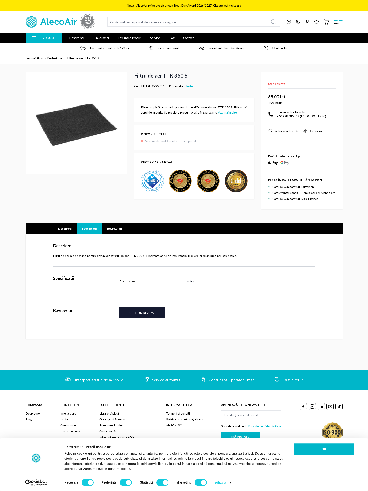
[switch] (126, 482)
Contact (188, 38)
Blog (171, 38)
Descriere (65, 228)
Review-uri (114, 228)
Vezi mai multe (227, 112)
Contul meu (68, 425)
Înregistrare (68, 413)
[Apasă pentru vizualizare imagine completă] (76, 123)
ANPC (170, 425)
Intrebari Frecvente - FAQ (116, 437)
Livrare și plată (109, 413)
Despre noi (76, 38)
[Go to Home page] (60, 21)
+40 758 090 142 (288, 116)
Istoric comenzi (70, 431)
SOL (181, 425)
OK (324, 449)
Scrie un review (141, 313)
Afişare (220, 482)
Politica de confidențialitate (184, 419)
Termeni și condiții (178, 413)
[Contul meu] (307, 22)
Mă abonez (240, 437)
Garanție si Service (112, 419)
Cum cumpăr (107, 431)
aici (239, 5)
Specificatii (89, 228)
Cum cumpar (101, 38)
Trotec (189, 86)
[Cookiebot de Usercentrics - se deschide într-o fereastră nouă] (36, 482)
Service (155, 38)
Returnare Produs (130, 38)
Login (64, 419)
